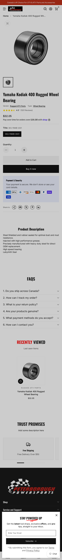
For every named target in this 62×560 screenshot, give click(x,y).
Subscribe (29, 541)
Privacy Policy (33, 550)
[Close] (56, 515)
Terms (51, 547)
